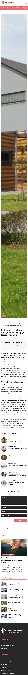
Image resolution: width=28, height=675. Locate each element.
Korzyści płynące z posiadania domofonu (16, 483)
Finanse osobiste (5, 670)
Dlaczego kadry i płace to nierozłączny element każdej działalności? (15, 616)
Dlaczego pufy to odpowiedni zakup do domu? (17, 466)
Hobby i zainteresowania (7, 673)
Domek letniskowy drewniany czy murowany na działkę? (17, 440)
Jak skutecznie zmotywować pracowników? (15, 583)
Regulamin (4, 648)
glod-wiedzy (8, 342)
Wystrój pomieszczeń (13, 457)
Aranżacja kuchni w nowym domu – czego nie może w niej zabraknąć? (17, 474)
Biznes (2, 657)
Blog (2, 642)
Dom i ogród (4, 664)
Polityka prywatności (7, 645)
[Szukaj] (3, 528)
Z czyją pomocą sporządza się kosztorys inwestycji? (15, 590)
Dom (4, 316)
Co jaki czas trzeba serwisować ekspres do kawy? (15, 609)
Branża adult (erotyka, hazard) (9, 661)
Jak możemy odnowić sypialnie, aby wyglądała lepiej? (17, 449)
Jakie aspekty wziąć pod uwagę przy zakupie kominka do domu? (16, 596)
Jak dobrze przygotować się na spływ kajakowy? (15, 603)
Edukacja (3, 667)
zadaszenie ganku (17, 372)
